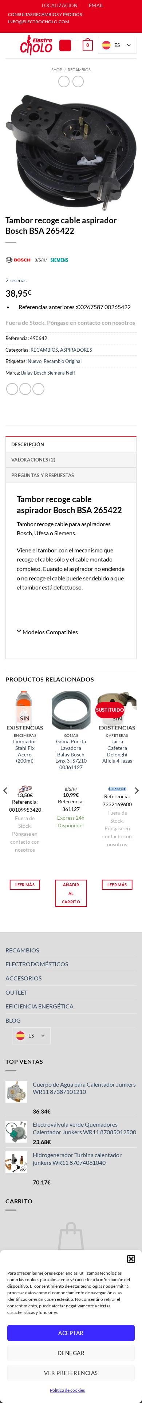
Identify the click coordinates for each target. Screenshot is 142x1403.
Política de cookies (67, 1390)
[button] (131, 1259)
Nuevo (35, 361)
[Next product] (64, 81)
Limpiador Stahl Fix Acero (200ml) (24, 751)
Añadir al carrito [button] (71, 893)
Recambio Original (63, 361)
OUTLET (16, 992)
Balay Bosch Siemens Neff (48, 373)
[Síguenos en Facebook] (67, 29)
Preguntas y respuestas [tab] (42, 475)
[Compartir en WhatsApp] (12, 389)
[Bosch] (18, 259)
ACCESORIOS (23, 978)
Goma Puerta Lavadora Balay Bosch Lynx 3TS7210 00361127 (71, 754)
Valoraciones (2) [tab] (33, 460)
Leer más (25, 884)
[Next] (136, 805)
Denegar (71, 1353)
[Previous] (5, 805)
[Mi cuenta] (65, 46)
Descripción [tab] (27, 444)
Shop (56, 69)
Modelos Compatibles (50, 631)
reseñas (16, 280)
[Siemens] (59, 259)
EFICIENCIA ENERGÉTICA (39, 1006)
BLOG (13, 1020)
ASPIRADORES (76, 350)
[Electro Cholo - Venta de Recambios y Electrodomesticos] (36, 46)
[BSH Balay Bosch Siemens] (41, 259)
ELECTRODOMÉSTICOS (36, 963)
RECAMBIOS (79, 69)
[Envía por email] (38, 389)
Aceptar (70, 1333)
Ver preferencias (71, 1373)
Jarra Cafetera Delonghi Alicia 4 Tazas (117, 751)
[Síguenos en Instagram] (74, 29)
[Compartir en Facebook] (25, 389)
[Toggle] (132, 950)
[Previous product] (78, 81)
